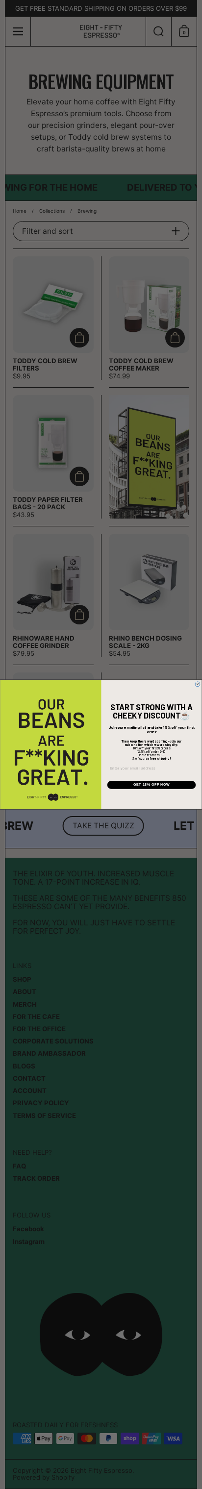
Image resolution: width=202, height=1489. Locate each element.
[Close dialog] (197, 684)
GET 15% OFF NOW (151, 785)
